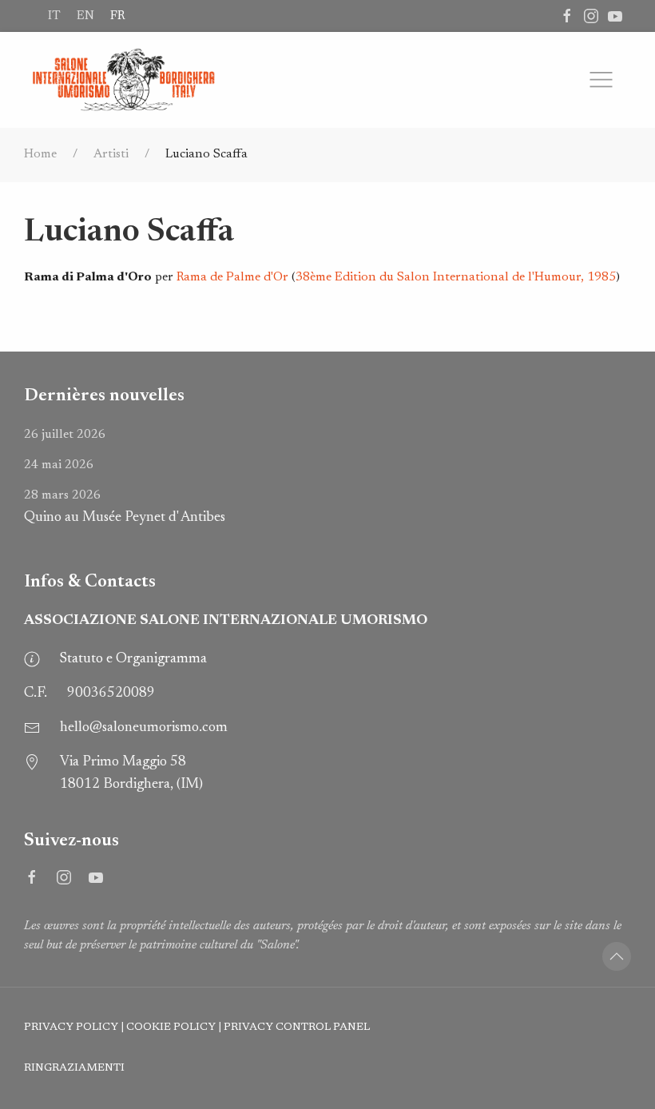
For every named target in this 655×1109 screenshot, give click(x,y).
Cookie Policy (171, 1027)
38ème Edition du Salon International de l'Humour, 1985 (456, 277)
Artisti (111, 154)
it (54, 16)
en (85, 16)
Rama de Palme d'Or (232, 277)
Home (40, 154)
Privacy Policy (71, 1027)
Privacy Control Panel (297, 1027)
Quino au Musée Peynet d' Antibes (124, 507)
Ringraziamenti (74, 1068)
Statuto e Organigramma (133, 659)
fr (117, 16)
